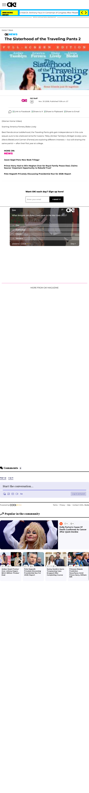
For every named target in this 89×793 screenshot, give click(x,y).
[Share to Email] (71, 111)
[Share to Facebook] (21, 111)
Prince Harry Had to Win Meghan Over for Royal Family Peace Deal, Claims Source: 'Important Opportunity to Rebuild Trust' (41, 167)
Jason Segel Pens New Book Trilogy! (21, 160)
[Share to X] (37, 111)
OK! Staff (33, 98)
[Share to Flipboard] (53, 111)
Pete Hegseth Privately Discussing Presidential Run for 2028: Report (37, 174)
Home (4, 30)
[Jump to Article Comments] (10, 111)
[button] (4, 5)
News (11, 30)
